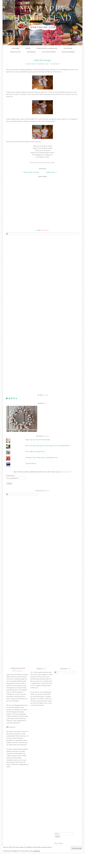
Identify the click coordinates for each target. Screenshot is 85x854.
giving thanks (50, 162)
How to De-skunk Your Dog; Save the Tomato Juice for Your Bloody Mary (48, 446)
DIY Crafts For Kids (49, 52)
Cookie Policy (36, 851)
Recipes (28, 48)
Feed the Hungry (42, 60)
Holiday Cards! (51, 172)
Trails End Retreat (68, 52)
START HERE (15, 48)
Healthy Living (15, 52)
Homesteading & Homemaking (47, 48)
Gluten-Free (68, 48)
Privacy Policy (59, 843)
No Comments (55, 64)
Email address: (10, 475)
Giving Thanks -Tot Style (30, 172)
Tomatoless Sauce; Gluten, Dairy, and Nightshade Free (42, 457)
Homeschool (31, 52)
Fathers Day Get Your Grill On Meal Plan (38, 440)
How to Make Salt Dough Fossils (35, 451)
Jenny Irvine (31, 64)
